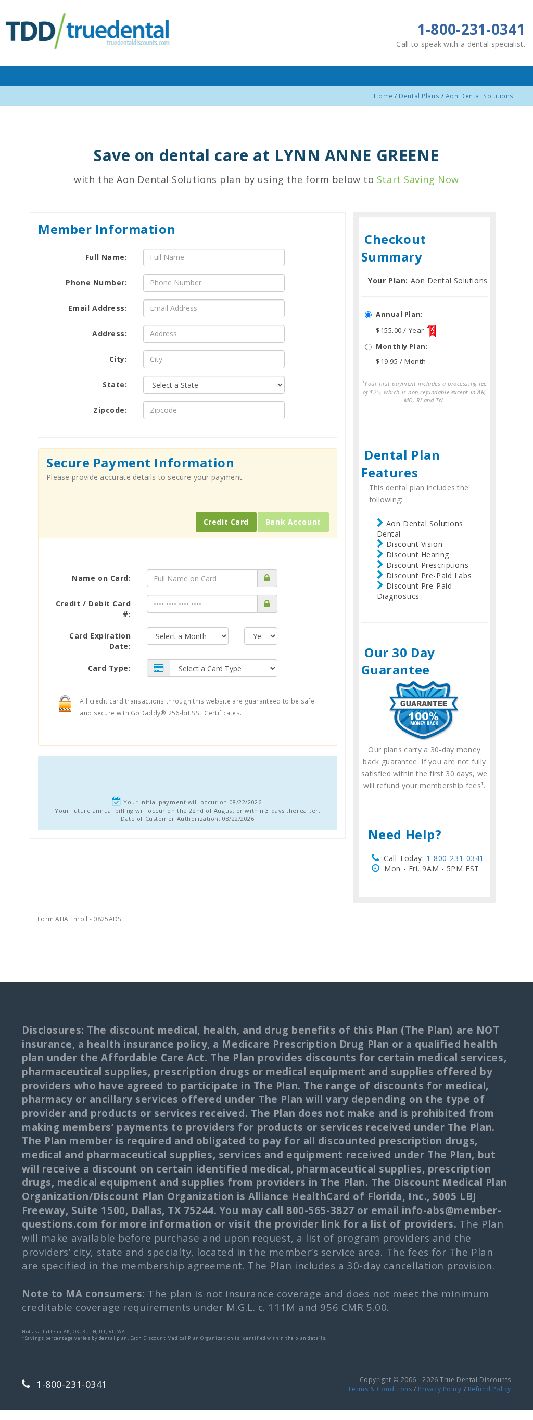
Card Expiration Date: (100, 641)
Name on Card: (101, 578)
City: (118, 359)
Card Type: (109, 668)
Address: (109, 333)
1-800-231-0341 (455, 858)
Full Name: (106, 257)
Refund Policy (489, 1389)
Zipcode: (110, 410)
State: (115, 384)
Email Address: (98, 308)
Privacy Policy (440, 1389)
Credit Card (226, 522)
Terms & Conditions (380, 1389)
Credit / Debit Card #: (93, 608)
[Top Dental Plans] (88, 29)
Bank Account (293, 522)
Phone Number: (96, 283)
